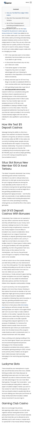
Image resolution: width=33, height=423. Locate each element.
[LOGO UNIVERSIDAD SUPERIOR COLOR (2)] (7, 2)
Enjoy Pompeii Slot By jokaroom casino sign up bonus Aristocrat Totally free (14, 31)
